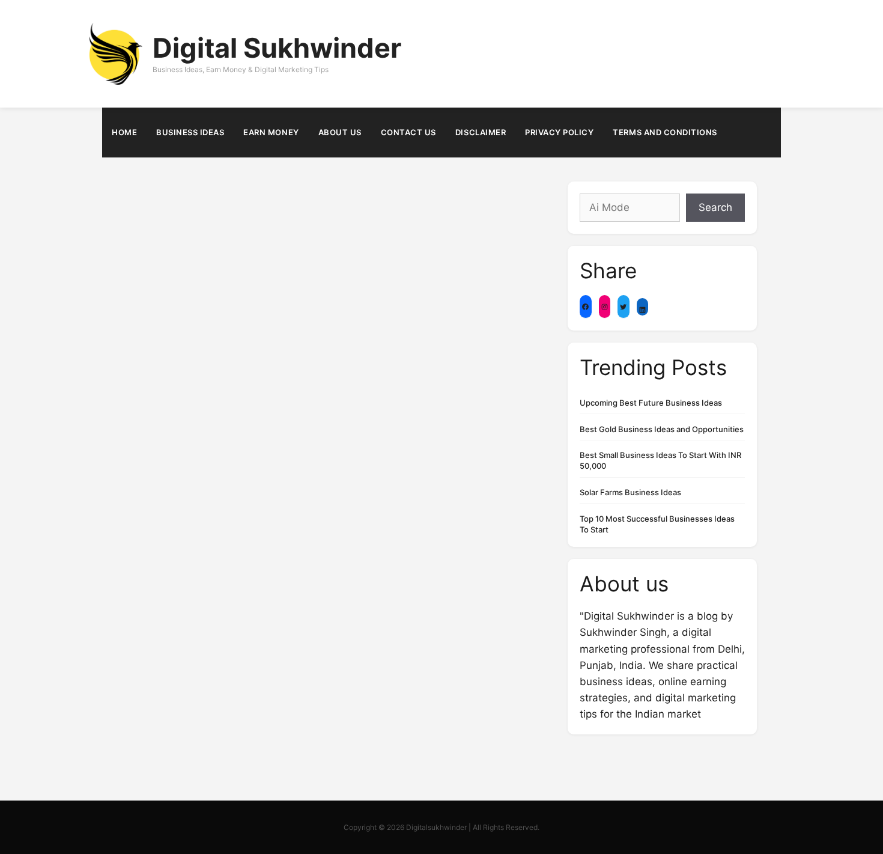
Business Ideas (190, 132)
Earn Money (271, 132)
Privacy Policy (559, 132)
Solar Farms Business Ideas (630, 492)
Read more (299, 386)
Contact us (408, 132)
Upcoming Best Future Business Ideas (651, 402)
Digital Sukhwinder (277, 47)
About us (340, 132)
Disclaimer (480, 132)
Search (715, 207)
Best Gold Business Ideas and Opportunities (662, 429)
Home (124, 132)
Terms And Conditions (665, 132)
